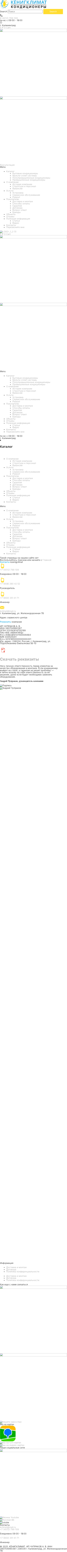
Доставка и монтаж (22, 201)
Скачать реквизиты (19, 659)
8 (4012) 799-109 (9, 18)
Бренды (16, 212)
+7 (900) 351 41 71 (9, 598)
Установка (17, 192)
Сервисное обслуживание (26, 195)
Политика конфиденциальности (22, 1271)
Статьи (16, 220)
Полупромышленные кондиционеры (31, 178)
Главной (47, 560)
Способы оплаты (21, 203)
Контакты (11, 225)
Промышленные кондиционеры (28, 180)
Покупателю (12, 199)
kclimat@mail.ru (8, 611)
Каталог (10, 171)
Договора (17, 208)
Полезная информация (18, 218)
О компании (12, 182)
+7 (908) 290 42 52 (10, 583)
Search (3, 11)
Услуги (9, 190)
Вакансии (17, 188)
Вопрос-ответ (19, 210)
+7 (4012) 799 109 (9, 569)
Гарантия (17, 206)
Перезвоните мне (15, 227)
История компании (22, 184)
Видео (15, 223)
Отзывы (10, 216)
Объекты (10, 214)
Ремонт (16, 197)
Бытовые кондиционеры (25, 173)
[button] (33, 167)
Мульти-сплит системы (24, 175)
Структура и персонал (24, 186)
